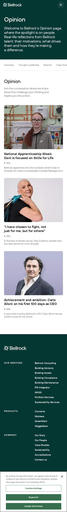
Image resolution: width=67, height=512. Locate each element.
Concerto (40, 411)
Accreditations (43, 454)
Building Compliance (46, 377)
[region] (33, 491)
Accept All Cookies (33, 506)
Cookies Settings (33, 488)
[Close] (62, 476)
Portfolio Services (44, 397)
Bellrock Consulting (45, 363)
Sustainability (42, 449)
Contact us (41, 459)
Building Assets (43, 372)
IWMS (38, 392)
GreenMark (41, 421)
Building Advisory (44, 368)
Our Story (40, 435)
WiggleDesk (41, 426)
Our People (41, 440)
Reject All (33, 497)
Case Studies (42, 445)
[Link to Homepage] (15, 348)
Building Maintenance (47, 382)
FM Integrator (42, 387)
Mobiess (39, 416)
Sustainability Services (47, 402)
